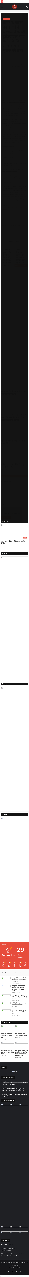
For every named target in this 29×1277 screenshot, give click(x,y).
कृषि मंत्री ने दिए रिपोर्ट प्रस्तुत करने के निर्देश (13, 542)
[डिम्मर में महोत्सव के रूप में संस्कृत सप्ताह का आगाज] (14, 1233)
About (14, 1267)
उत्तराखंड (5, 19)
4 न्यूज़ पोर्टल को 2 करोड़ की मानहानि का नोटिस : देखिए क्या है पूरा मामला (19, 979)
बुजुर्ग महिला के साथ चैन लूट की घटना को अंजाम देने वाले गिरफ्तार (19, 1012)
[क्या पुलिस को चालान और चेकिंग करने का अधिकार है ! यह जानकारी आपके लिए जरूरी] (6, 988)
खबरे (8, 19)
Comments (23, 973)
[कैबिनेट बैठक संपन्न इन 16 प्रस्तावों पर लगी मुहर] (6, 1005)
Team (18, 1267)
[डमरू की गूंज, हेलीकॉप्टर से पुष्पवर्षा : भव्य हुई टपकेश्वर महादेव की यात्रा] (23, 1228)
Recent (14, 973)
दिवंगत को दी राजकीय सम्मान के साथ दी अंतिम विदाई (7, 1052)
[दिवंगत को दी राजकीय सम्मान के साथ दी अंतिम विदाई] (7, 1045)
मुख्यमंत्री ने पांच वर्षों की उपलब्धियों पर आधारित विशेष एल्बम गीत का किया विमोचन (21, 1053)
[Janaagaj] (14, 6)
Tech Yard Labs (15, 1265)
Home (10, 1267)
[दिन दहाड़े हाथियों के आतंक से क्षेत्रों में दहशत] (21, 1028)
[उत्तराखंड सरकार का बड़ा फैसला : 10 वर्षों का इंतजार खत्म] (5, 1233)
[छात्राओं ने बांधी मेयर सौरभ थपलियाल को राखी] (7, 1028)
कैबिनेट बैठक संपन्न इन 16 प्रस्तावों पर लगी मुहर (19, 1004)
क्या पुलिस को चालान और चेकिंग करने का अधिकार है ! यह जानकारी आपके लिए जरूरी (19, 988)
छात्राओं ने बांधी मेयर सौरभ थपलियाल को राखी (6, 1035)
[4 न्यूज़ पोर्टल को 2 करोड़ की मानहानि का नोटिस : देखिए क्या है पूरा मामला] (6, 980)
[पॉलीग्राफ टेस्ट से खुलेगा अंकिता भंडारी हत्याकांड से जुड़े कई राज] (6, 998)
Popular (4, 973)
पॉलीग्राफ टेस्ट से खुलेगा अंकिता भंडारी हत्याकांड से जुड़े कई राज (19, 997)
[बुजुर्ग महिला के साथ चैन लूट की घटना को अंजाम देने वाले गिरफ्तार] (6, 1012)
